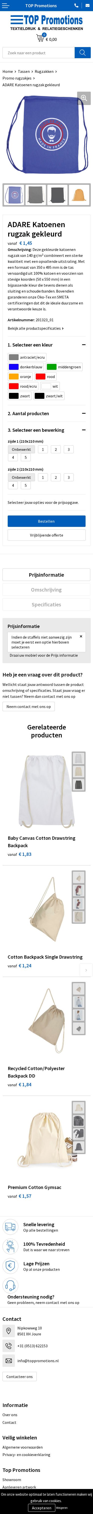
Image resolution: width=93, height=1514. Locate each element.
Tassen (24, 71)
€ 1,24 (19, 965)
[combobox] (38, 52)
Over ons (9, 1414)
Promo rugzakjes (16, 78)
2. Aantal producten (28, 413)
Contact (9, 1422)
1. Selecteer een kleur (30, 345)
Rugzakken (44, 71)
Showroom (11, 1479)
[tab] (46, 574)
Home (7, 71)
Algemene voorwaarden (22, 1447)
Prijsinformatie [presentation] (46, 574)
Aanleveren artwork (19, 1487)
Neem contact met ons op (28, 706)
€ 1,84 (19, 1084)
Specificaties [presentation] (46, 604)
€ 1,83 (19, 854)
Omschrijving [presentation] (46, 589)
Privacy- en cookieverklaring (26, 1454)
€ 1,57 (19, 1196)
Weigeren (62, 1508)
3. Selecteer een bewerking (36, 430)
